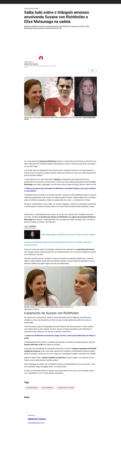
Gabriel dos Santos (31, 64)
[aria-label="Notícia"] (92, 70)
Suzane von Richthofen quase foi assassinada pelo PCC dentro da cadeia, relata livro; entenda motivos (58, 243)
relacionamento (47, 387)
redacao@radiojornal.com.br (36, 423)
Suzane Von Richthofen (66, 387)
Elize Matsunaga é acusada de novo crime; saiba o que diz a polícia (68, 235)
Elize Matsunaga (31, 387)
